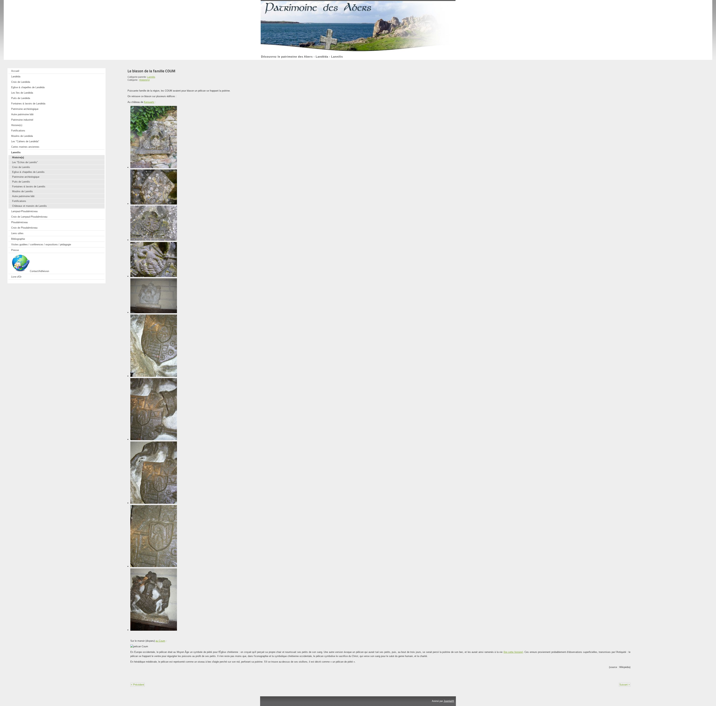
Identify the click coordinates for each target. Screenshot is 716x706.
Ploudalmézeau (19, 222)
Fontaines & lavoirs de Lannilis (28, 186)
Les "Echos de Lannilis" (25, 162)
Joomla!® (449, 701)
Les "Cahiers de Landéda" (25, 141)
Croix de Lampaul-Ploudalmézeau (29, 216)
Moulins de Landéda (22, 136)
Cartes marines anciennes (25, 146)
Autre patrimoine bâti (22, 114)
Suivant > (624, 684)
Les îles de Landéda (22, 92)
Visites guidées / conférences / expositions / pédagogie (41, 244)
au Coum (160, 640)
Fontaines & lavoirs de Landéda (28, 103)
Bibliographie (18, 239)
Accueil (15, 71)
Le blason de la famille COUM (151, 71)
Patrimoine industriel (22, 119)
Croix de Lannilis (21, 167)
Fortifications (18, 130)
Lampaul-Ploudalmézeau (24, 211)
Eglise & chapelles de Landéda (28, 87)
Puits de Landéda (20, 98)
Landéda (15, 76)
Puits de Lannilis (21, 181)
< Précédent (137, 684)
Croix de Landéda (20, 82)
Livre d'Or (16, 276)
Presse (15, 250)
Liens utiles (17, 233)
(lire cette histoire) (513, 652)
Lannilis (16, 152)
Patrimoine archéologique (24, 109)
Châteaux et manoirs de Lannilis (29, 206)
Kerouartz (149, 102)
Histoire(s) (16, 125)
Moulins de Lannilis (22, 191)
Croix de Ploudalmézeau (24, 227)
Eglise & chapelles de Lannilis (28, 172)
